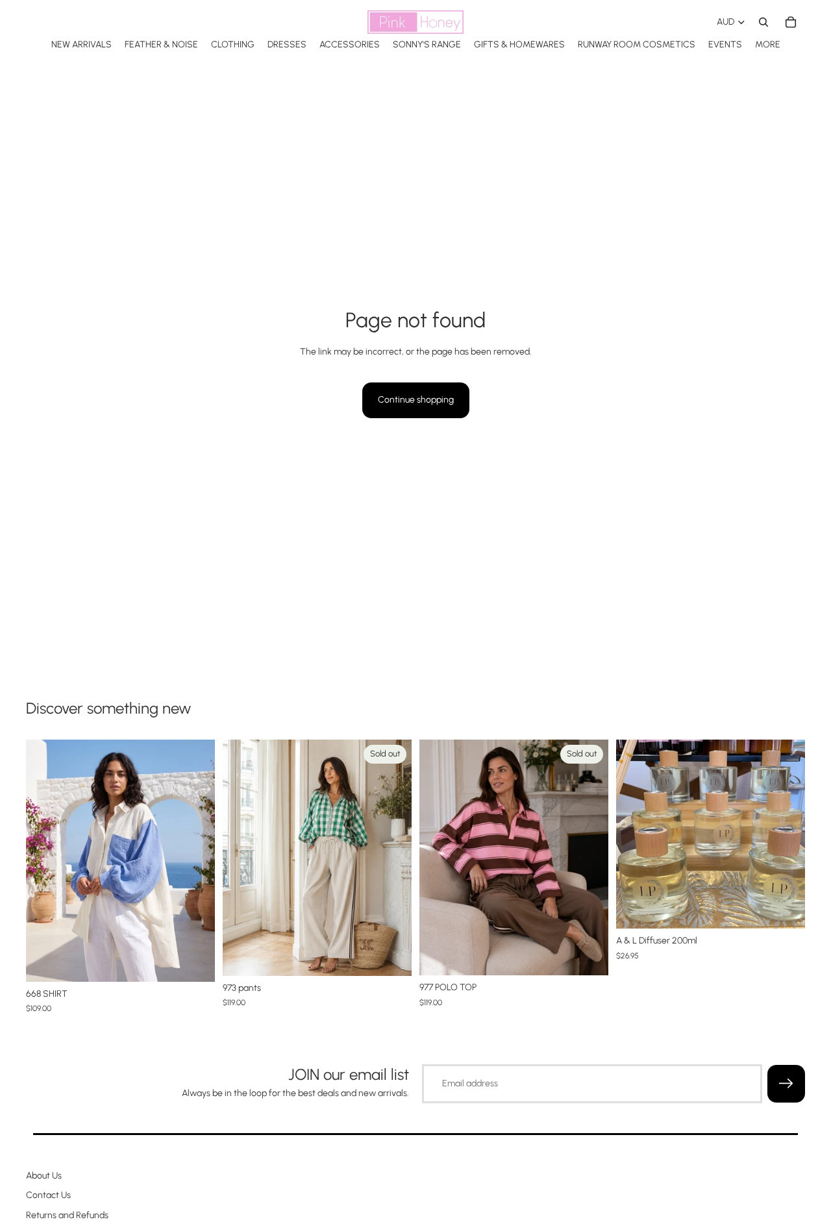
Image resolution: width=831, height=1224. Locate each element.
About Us (44, 1175)
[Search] (763, 22)
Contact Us (48, 1195)
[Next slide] (195, 860)
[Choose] (194, 961)
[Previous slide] (45, 860)
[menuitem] (768, 44)
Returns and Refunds (67, 1215)
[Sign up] (786, 1084)
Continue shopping (416, 399)
